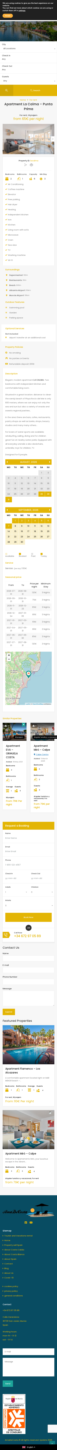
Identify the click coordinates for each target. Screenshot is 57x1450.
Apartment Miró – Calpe (42, 748)
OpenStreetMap (38, 704)
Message (7, 988)
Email (7, 847)
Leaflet (28, 704)
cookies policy (11, 1286)
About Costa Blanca (14, 1254)
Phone (8, 860)
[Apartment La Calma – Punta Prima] (28, 674)
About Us (8, 1273)
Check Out (7, 66)
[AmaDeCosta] (28, 1211)
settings (22, 10)
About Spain (10, 1259)
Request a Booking (17, 826)
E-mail (6, 965)
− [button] (9, 659)
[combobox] (28, 49)
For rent (33, 100)
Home (23, 100)
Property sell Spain (13, 1245)
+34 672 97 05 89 (27, 936)
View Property (28, 1056)
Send (7, 1383)
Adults (8, 887)
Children (34, 887)
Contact (8, 1264)
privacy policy (11, 1291)
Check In (6, 55)
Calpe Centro (42, 754)
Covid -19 (9, 1278)
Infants (8, 900)
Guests (5, 76)
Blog (6, 1268)
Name (8, 833)
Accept (7, 16)
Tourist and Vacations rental (18, 1236)
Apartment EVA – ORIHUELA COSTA (13, 751)
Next (52, 139)
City (4, 44)
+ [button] (9, 655)
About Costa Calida (14, 1250)
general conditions (13, 1296)
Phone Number (10, 977)
